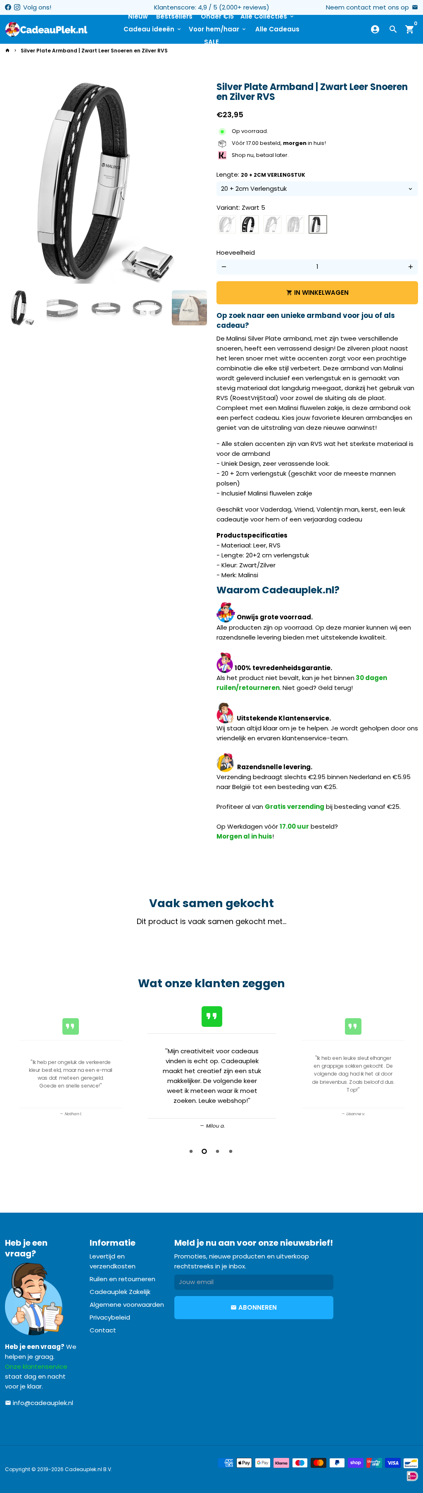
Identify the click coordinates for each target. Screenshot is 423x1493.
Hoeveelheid (235, 252)
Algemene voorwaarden (127, 1304)
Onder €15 (217, 16)
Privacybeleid (110, 1317)
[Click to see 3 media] (106, 307)
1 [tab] (191, 1151)
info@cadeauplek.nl (39, 1402)
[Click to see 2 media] (64, 307)
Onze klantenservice (36, 1366)
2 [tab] (205, 1151)
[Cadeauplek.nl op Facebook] (8, 7)
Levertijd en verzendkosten (112, 1261)
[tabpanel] (211, 1066)
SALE (211, 42)
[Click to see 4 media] (147, 307)
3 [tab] (218, 1151)
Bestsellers (174, 16)
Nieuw (138, 16)
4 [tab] (231, 1151)
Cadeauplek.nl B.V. (88, 1469)
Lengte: (260, 174)
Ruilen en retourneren (122, 1279)
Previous (14, 1067)
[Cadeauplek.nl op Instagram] (17, 7)
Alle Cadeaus (277, 29)
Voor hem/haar (218, 29)
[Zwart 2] (249, 225)
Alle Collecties (267, 16)
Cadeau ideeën (153, 29)
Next (195, 182)
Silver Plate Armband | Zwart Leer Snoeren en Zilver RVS (94, 50)
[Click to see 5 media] (189, 307)
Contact (103, 1330)
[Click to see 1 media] (22, 307)
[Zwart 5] (317, 225)
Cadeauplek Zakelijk (120, 1291)
